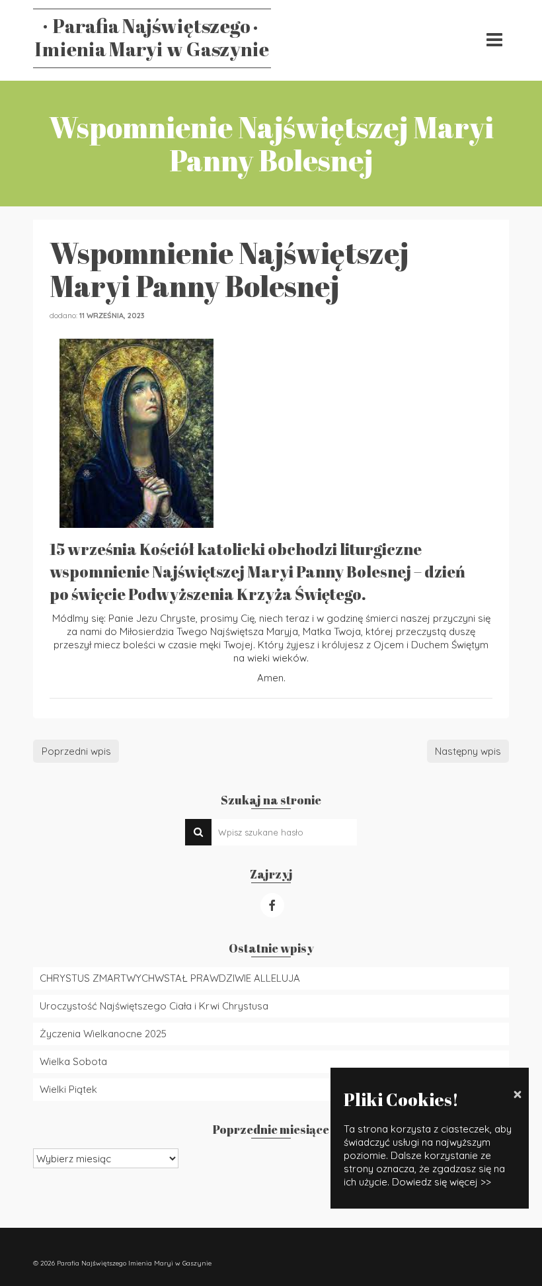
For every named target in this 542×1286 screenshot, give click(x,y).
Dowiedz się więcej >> (441, 1182)
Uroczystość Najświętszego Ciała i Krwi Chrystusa (154, 1006)
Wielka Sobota (73, 1061)
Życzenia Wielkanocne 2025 (103, 1033)
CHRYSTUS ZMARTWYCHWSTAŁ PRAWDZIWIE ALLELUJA (170, 978)
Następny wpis (468, 751)
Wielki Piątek (68, 1089)
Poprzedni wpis (76, 751)
